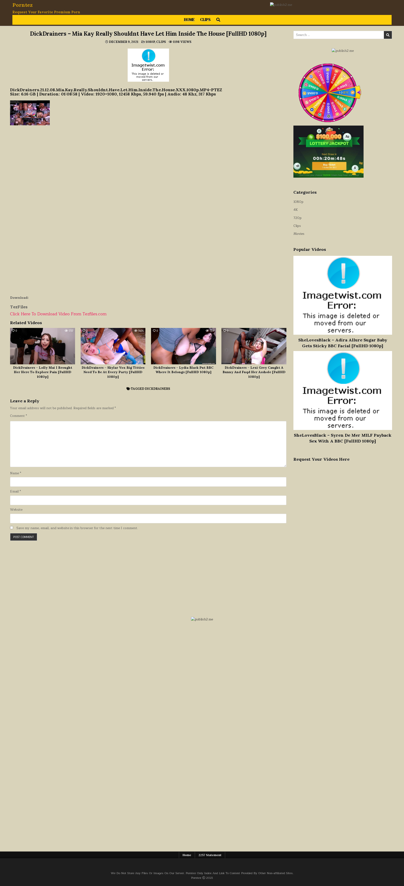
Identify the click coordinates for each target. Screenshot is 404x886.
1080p (150, 42)
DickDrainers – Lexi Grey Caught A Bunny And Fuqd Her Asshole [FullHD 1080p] (254, 372)
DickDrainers (157, 389)
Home (189, 19)
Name (15, 473)
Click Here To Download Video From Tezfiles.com (58, 313)
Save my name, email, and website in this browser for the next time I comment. (77, 528)
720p (297, 218)
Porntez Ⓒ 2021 (202, 877)
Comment (18, 415)
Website (16, 509)
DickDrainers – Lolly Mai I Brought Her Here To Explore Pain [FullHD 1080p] (42, 372)
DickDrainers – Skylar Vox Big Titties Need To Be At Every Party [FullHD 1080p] (113, 372)
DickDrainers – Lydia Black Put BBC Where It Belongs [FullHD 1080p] (183, 370)
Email (15, 491)
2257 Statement (209, 855)
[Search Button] (218, 20)
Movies (298, 233)
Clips (205, 19)
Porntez (22, 5)
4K (295, 209)
